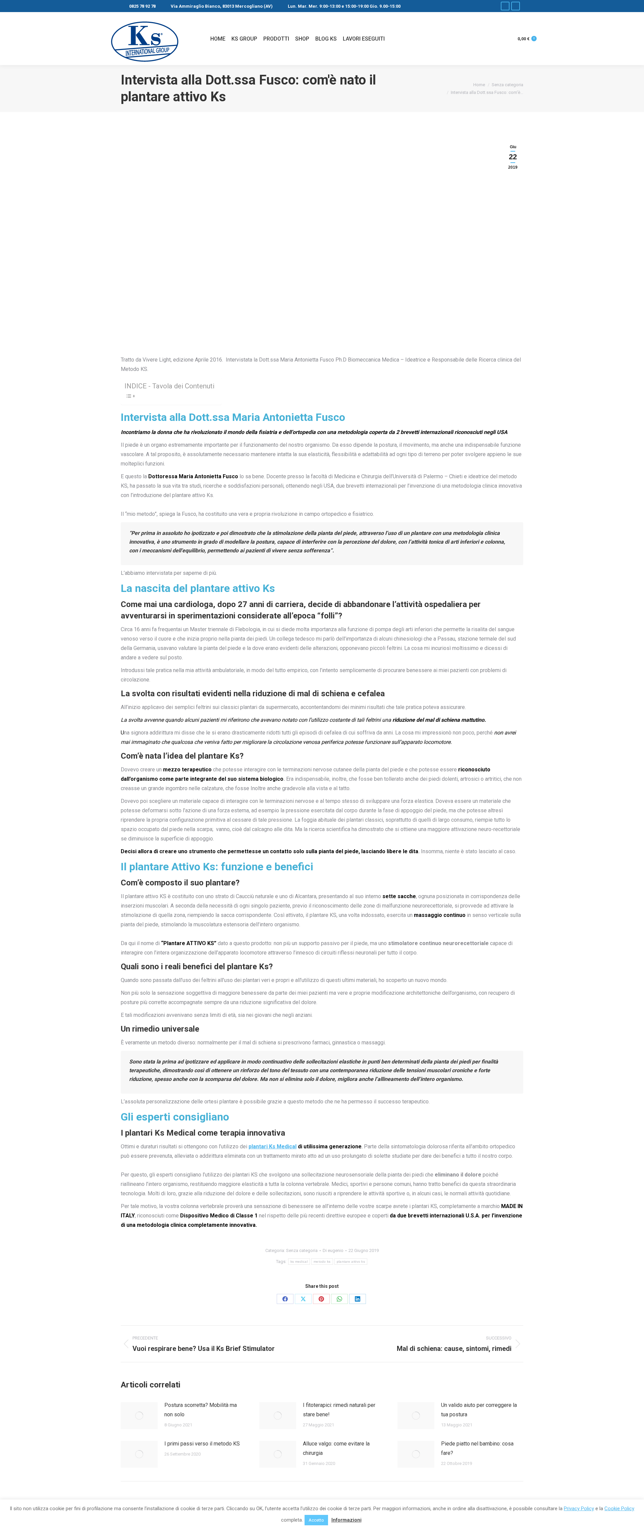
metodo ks (322, 1261)
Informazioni (346, 1520)
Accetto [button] (316, 1520)
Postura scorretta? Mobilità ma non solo (200, 1410)
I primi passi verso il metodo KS (202, 1443)
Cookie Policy (619, 1509)
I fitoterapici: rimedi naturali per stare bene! (339, 1410)
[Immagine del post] (139, 1415)
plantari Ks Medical (273, 1146)
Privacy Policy (579, 1509)
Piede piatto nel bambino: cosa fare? (477, 1448)
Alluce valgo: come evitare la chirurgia (336, 1448)
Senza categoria (302, 1250)
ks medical (299, 1261)
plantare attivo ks (351, 1261)
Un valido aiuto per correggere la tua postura (479, 1410)
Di (333, 1250)
